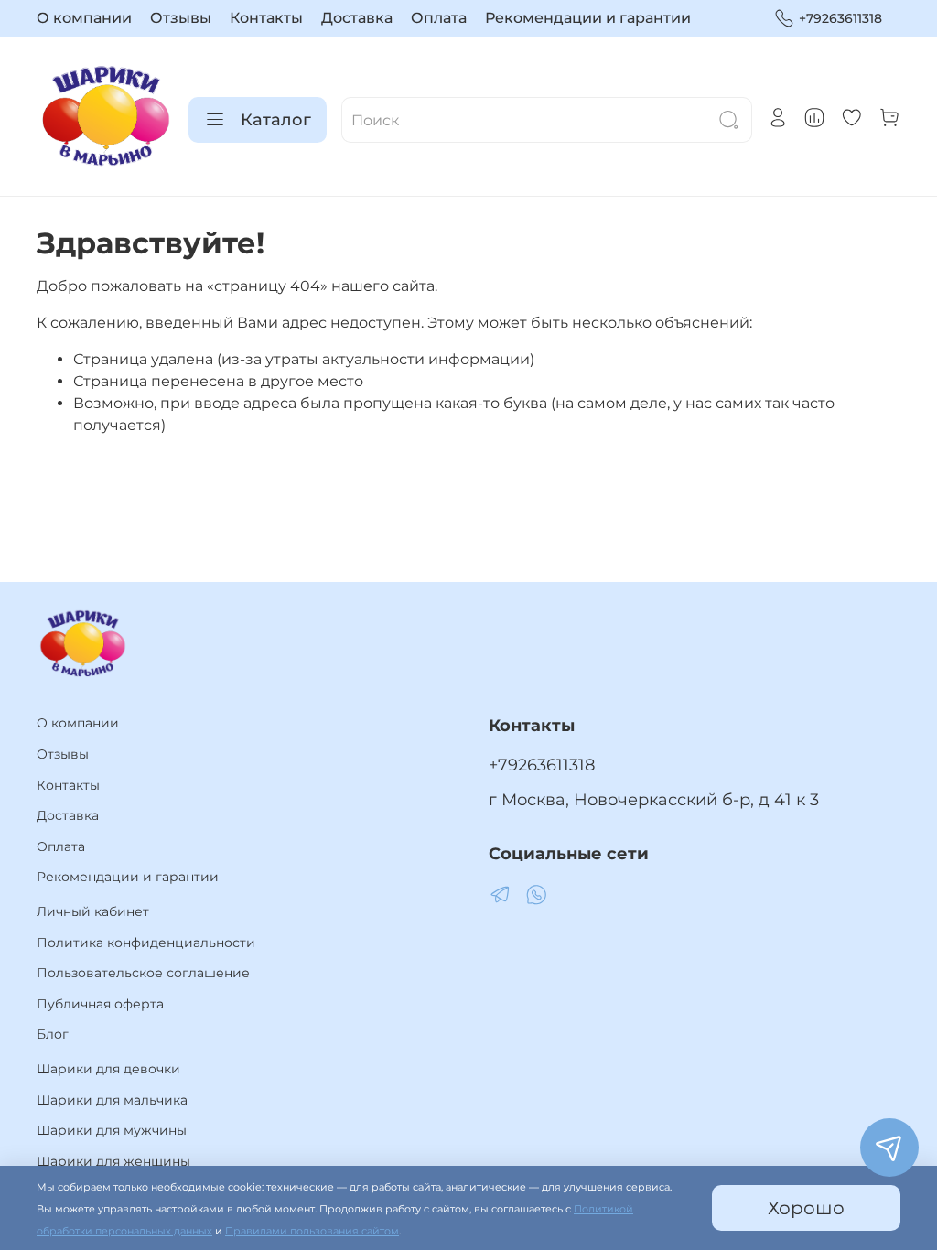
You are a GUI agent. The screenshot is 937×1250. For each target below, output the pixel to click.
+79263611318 (840, 18)
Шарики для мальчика (112, 1100)
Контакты (266, 18)
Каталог (276, 120)
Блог (53, 1034)
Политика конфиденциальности (146, 942)
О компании (84, 18)
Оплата (439, 18)
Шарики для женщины (113, 1161)
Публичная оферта (100, 1004)
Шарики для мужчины (112, 1130)
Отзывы (180, 18)
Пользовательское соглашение (143, 972)
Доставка (357, 18)
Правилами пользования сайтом (312, 1231)
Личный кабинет (93, 911)
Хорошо (806, 1208)
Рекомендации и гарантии (588, 18)
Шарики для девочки (108, 1069)
